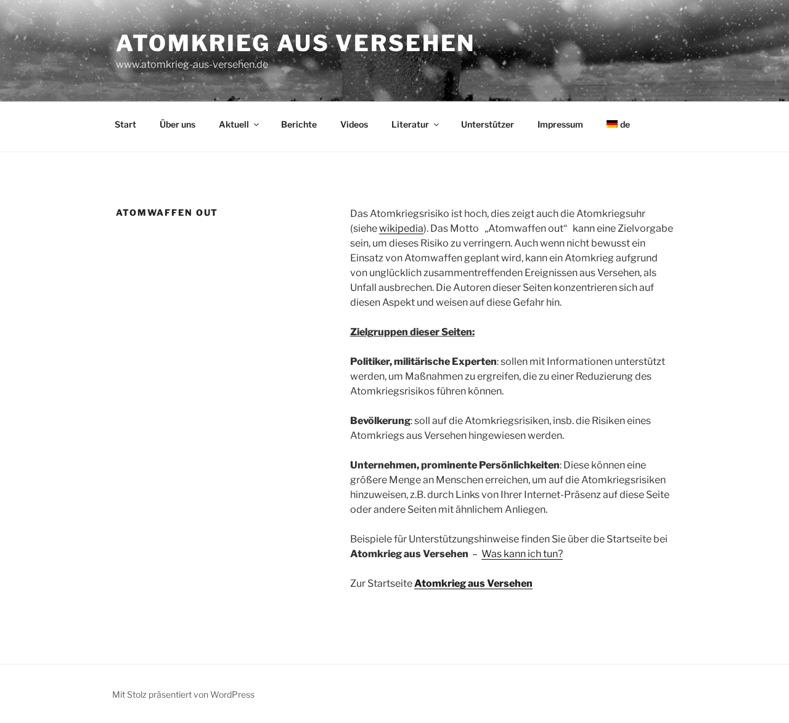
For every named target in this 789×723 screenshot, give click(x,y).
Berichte (299, 124)
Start (125, 124)
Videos (354, 124)
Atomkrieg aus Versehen (295, 43)
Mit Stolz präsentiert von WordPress (183, 694)
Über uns (177, 124)
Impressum (560, 124)
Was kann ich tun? (522, 554)
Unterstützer (487, 124)
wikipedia (401, 228)
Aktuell (234, 124)
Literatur (410, 124)
